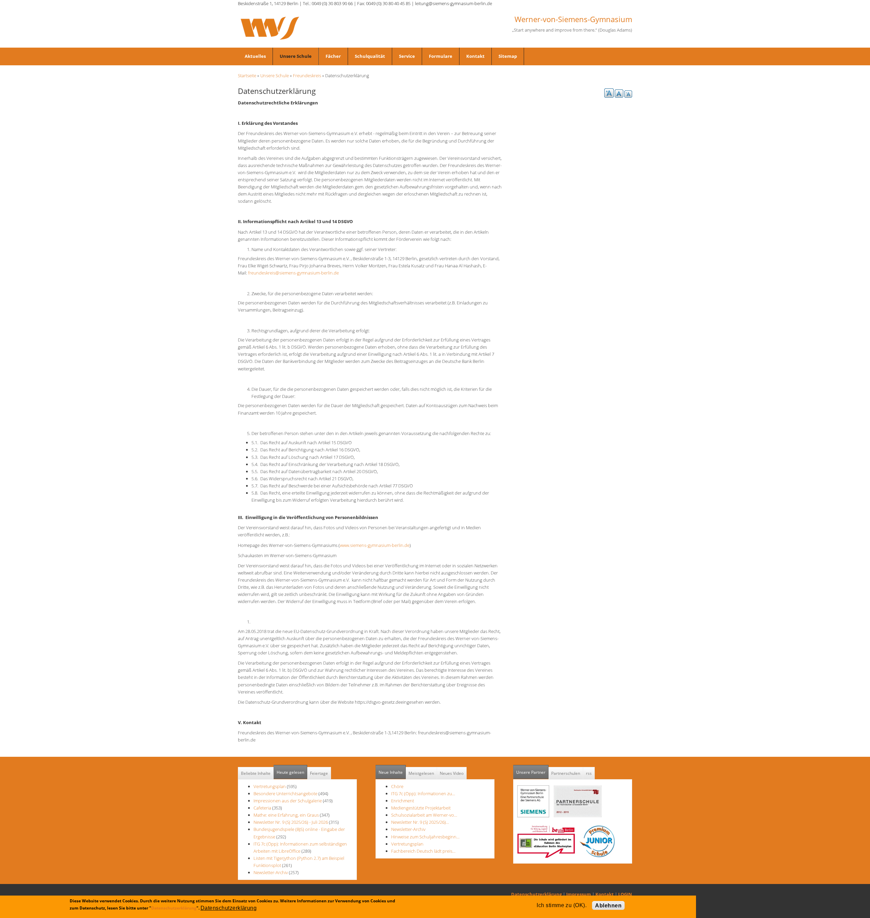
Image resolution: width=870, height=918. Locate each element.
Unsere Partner (532, 772)
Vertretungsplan (270, 786)
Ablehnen (608, 905)
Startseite (247, 75)
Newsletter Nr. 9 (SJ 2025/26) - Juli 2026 (291, 822)
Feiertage (319, 773)
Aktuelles (255, 56)
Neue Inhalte (391, 772)
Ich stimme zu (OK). (562, 905)
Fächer (333, 56)
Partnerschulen (565, 773)
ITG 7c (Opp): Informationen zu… (423, 793)
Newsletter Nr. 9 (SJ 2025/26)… (420, 822)
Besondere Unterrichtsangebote (285, 793)
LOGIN (625, 894)
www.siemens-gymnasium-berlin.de (375, 545)
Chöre (397, 786)
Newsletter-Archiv (271, 872)
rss (589, 773)
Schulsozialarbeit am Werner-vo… (424, 815)
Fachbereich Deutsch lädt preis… (423, 851)
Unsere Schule (296, 56)
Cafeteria (262, 808)
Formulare (440, 56)
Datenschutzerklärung (536, 894)
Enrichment (402, 801)
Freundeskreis (307, 75)
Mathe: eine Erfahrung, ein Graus (287, 815)
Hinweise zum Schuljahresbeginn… (425, 837)
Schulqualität (370, 56)
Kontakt (475, 56)
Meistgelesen (421, 773)
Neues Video (452, 773)
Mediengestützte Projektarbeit (421, 808)
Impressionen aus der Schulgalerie (288, 801)
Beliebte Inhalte (256, 773)
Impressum (578, 894)
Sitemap (508, 56)
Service (407, 56)
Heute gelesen (290, 772)
